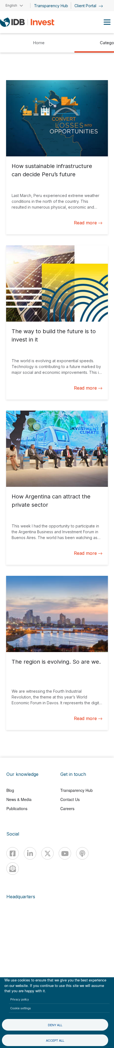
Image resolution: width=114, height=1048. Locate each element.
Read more (85, 222)
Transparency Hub (51, 5)
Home (39, 42)
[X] (47, 853)
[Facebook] (12, 853)
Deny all (55, 1025)
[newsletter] (12, 868)
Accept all (55, 1040)
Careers (67, 808)
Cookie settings (20, 1008)
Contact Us (70, 799)
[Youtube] (65, 853)
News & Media (19, 799)
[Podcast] (82, 853)
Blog (10, 790)
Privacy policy (19, 999)
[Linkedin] (30, 853)
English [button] (11, 5)
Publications (16, 808)
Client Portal (85, 5)
